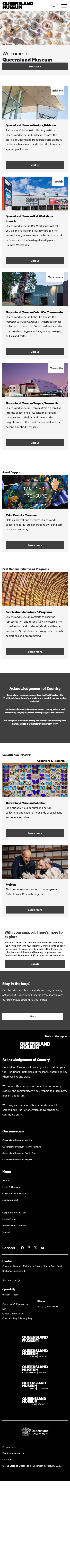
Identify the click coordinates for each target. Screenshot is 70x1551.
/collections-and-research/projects (35, 881)
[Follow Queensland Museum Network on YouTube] (42, 1247)
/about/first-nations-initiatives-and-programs (35, 615)
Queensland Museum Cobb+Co (18, 1152)
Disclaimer (7, 1459)
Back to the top (54, 1036)
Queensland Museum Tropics (17, 1159)
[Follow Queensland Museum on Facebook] (22, 1247)
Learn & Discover (11, 1186)
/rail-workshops (35, 222)
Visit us (35, 165)
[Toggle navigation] (64, 6)
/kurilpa (35, 129)
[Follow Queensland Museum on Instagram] (29, 1247)
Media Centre (9, 1218)
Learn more (35, 513)
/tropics (35, 406)
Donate (35, 964)
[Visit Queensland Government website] (35, 1431)
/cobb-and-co (35, 315)
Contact (6, 1231)
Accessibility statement (14, 1225)
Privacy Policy (9, 1446)
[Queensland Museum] (17, 6)
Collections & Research (14, 1193)
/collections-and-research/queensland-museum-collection (35, 801)
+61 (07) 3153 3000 (47, 1306)
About (5, 1180)
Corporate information (14, 1212)
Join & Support (10, 1199)
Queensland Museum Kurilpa (17, 1140)
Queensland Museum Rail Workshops (21, 1146)
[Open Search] (54, 6)
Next (33, 1016)
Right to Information (13, 1453)
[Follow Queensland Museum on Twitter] (35, 1247)
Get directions (10, 1280)
